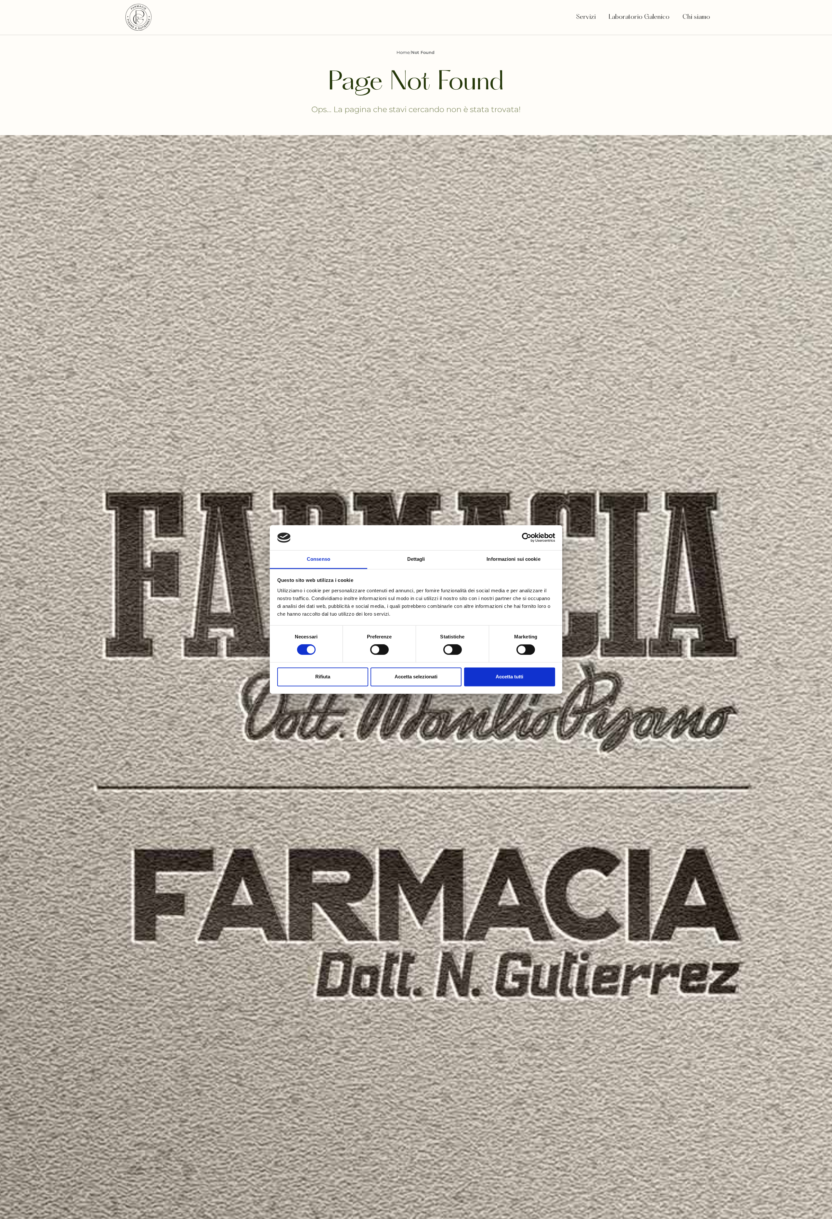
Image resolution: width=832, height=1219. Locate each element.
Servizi (586, 17)
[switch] (379, 650)
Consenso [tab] (318, 559)
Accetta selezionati (416, 676)
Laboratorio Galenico (639, 17)
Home (403, 52)
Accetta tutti (509, 676)
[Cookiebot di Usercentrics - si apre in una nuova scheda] (526, 538)
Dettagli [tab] (416, 559)
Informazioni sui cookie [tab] (513, 559)
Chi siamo (697, 17)
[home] (138, 17)
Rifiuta (322, 676)
